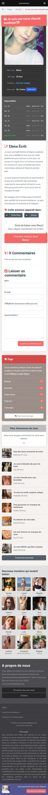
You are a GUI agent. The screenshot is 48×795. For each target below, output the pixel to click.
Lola (24, 632)
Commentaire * (11, 315)
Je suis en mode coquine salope (28, 492)
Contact (24, 695)
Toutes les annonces (24, 557)
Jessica (9, 612)
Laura (24, 612)
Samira (9, 593)
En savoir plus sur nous (24, 690)
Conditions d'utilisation (11, 712)
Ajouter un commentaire (30, 343)
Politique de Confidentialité (12, 717)
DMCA (4, 708)
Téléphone (20, 303)
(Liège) (27, 83)
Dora (39, 612)
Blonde (34, 215)
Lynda (24, 593)
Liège (9, 9)
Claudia (9, 632)
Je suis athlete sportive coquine (28, 547)
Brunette (23, 388)
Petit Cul (23, 401)
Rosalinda (24, 651)
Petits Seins (15, 215)
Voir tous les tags (25, 416)
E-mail (7, 292)
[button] (24, 45)
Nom (6, 280)
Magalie (39, 593)
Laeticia (9, 651)
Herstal (19, 9)
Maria (39, 632)
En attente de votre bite (24, 519)
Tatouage (23, 407)
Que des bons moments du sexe (28, 451)
